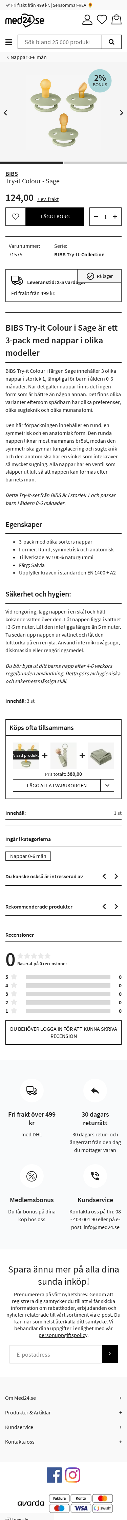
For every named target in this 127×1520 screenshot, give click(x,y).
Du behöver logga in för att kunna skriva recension (63, 1032)
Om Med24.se (20, 1397)
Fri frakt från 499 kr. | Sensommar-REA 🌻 (51, 5)
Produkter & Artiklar (28, 1412)
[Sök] (112, 42)
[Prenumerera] (110, 1353)
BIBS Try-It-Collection (79, 254)
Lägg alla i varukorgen (57, 785)
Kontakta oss (20, 1441)
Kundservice (19, 1427)
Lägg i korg (55, 216)
